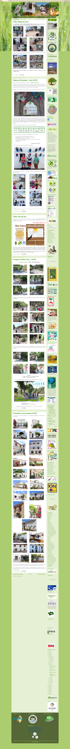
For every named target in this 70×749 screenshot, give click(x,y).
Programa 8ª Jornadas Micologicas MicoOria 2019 (52, 421)
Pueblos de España (50, 241)
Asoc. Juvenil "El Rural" (51, 528)
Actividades (23, 17)
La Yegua (49, 521)
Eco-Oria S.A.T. (50, 536)
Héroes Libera (39, 346)
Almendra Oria (50, 525)
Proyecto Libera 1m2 (23, 262)
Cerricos (49, 519)
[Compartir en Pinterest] (23, 74)
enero (50, 682)
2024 (49, 652)
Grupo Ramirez (50, 550)
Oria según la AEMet (51, 234)
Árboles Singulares (30, 17)
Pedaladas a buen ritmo (51, 534)
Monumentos (43, 17)
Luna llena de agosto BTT (52, 416)
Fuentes (37, 17)
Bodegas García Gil (51, 556)
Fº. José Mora (50, 552)
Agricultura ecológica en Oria (52, 559)
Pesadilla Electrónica (51, 544)
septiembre (51, 660)
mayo (50, 677)
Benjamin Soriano (50, 549)
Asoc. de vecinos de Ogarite (52, 558)
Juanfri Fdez (49, 551)
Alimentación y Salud (51, 527)
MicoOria (49, 541)
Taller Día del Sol (19, 217)
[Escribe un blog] (20, 74)
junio (50, 664)
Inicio (30, 574)
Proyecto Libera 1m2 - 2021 (24, 259)
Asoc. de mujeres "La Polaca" (52, 560)
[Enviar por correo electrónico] (19, 74)
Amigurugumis (50, 566)
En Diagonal (49, 542)
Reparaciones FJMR (51, 548)
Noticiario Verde (16, 17)
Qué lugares (50, 17)
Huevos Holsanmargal (51, 557)
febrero (50, 681)
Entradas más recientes (18, 574)
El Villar (49, 520)
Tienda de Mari (50, 565)
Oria (54, 17)
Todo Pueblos (50, 242)
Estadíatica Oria (50, 232)
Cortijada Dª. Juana (50, 469)
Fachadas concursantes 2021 (25, 413)
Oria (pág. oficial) (50, 513)
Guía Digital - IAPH (50, 233)
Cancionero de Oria (51, 543)
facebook (40, 406)
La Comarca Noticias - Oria (52, 238)
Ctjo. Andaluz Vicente (51, 471)
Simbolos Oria (50, 231)
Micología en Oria (51, 420)
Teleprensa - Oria (50, 239)
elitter (31, 406)
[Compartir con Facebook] (22, 74)
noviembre (51, 658)
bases (30, 134)
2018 (49, 686)
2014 (49, 691)
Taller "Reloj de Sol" (20, 22)
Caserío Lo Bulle (50, 468)
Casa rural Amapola (51, 463)
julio (50, 663)
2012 (49, 694)
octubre (50, 659)
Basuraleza (15, 298)
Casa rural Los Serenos (51, 467)
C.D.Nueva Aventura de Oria (52, 533)
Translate (54, 227)
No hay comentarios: (17, 211)
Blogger (37, 741)
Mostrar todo (55, 426)
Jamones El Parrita (50, 526)
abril (50, 678)
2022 (49, 654)
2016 (49, 689)
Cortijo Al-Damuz (50, 470)
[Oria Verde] (48, 120)
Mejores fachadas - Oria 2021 (25, 80)
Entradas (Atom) (19, 576)
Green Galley (51, 423)
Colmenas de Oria (50, 564)
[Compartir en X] (21, 74)
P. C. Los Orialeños (50, 535)
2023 (49, 653)
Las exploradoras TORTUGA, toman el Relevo (52, 675)
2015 (49, 690)
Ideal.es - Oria (50, 240)
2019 (49, 685)
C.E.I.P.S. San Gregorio (51, 529)
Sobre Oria (49, 517)
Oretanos (50, 418)
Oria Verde (18, 569)
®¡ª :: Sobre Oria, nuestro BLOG (51, 407)
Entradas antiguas (41, 574)
